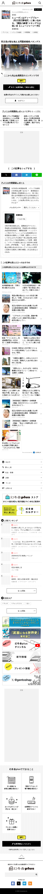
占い (28, 603)
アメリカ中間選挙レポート (20, 12)
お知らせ (9, 488)
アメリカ (5, 32)
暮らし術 (8, 467)
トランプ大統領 (16, 32)
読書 (7, 478)
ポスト (39, 9)
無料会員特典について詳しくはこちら (22, 849)
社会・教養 (9, 472)
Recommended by (27, 452)
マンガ (8, 483)
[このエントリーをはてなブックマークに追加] (24, 884)
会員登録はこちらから (22, 844)
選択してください (30, 207)
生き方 (8, 462)
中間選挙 (27, 32)
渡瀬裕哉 (19, 215)
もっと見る (21, 591)
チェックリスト (17, 603)
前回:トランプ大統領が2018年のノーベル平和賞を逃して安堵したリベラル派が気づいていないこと (11, 120)
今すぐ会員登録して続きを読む (22, 87)
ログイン (21, 101)
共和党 (35, 32)
